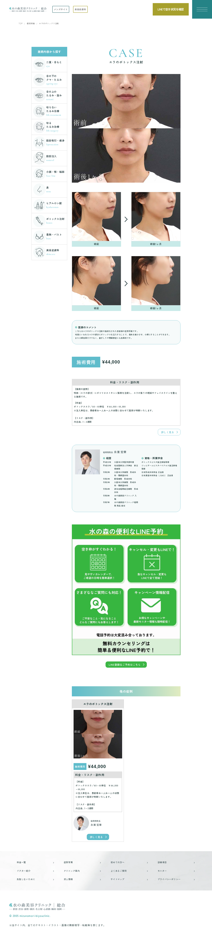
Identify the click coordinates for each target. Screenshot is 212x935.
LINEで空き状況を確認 (171, 9)
